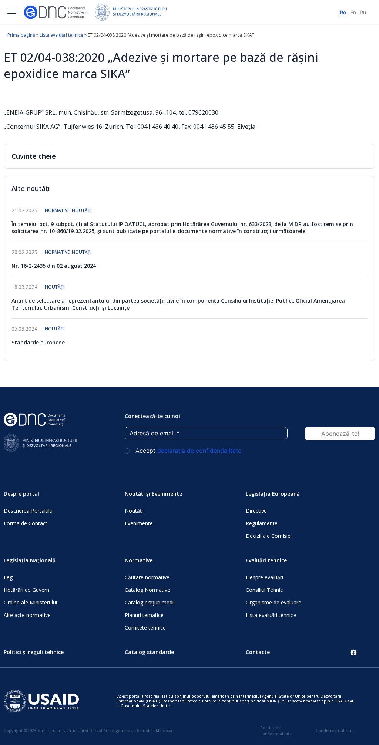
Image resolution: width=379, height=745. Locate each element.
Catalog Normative (147, 589)
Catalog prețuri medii (150, 602)
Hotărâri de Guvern (26, 589)
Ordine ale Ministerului (30, 602)
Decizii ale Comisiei (269, 535)
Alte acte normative (27, 614)
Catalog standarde (149, 651)
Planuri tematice (144, 614)
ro (343, 12)
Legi (9, 577)
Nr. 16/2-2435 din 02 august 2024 (53, 265)
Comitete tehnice (145, 627)
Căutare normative (147, 577)
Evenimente (139, 523)
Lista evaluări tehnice (61, 35)
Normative (57, 210)
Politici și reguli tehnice (34, 651)
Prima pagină (21, 35)
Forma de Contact (25, 523)
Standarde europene (38, 342)
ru (363, 12)
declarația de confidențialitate (199, 450)
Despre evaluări (264, 577)
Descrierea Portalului (29, 510)
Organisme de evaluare (273, 602)
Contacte (258, 651)
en (353, 12)
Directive (256, 510)
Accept (187, 451)
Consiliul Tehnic (264, 589)
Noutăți (81, 210)
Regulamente (262, 523)
